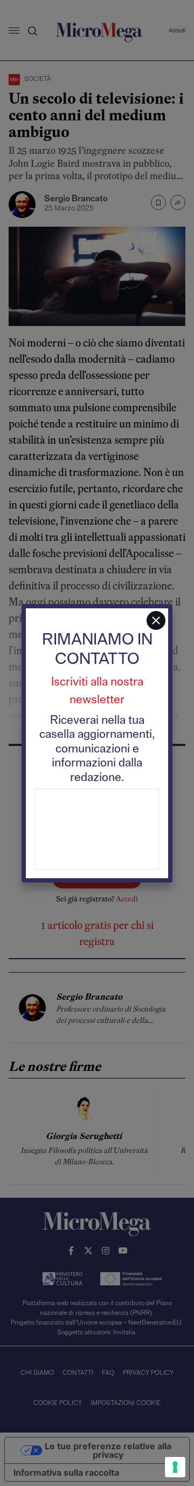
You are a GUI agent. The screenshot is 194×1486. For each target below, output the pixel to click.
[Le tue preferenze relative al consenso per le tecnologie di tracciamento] (175, 1467)
